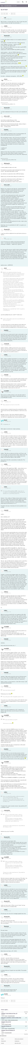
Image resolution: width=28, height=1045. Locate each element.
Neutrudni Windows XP (6, 1026)
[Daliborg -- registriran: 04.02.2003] (2, 592)
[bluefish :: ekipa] (2, 994)
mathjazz (2, 1027)
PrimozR (2, 1018)
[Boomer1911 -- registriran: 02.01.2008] (2, 36)
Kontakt (2, 1043)
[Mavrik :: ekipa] (2, 420)
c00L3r (5, 610)
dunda (2, 1031)
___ (5, 237)
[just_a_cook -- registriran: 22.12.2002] (2, 116)
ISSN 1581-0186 (18, 1043)
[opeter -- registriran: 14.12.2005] (2, 487)
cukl (5, 17)
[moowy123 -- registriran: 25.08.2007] (2, 344)
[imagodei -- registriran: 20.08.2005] (2, 375)
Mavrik (5, 420)
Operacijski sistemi (11, 1015)
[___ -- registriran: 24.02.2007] (2, 238)
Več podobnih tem (3, 1035)
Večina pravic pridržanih (19, 1038)
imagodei (6, 374)
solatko (5, 26)
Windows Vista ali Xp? (6, 1021)
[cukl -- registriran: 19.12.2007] (2, 18)
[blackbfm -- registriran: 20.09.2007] (2, 130)
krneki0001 (6, 390)
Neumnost (6, 926)
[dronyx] (2, 79)
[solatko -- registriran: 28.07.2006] (2, 26)
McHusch (2, 1014)
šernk (5, 268)
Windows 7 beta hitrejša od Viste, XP (9, 1013)
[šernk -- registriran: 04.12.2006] (2, 268)
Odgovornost (3, 1041)
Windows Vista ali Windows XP (8, 1030)
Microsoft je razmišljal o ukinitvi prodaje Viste (11, 1017)
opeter (5, 486)
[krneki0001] (2, 391)
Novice (6, 1015)
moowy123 (6, 343)
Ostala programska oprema (13, 1020)
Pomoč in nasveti (8, 1024)
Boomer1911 (7, 35)
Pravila (2, 1038)
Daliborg (6, 591)
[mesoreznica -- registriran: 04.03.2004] (2, 811)
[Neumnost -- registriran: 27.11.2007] (2, 927)
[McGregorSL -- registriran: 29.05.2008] (2, 164)
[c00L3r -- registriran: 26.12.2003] (2, 611)
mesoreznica (7, 810)
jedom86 (2, 1022)
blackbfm (6, 129)
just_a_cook (7, 116)
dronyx (5, 79)
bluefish (6, 994)
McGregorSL (7, 163)
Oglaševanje (17, 1041)
